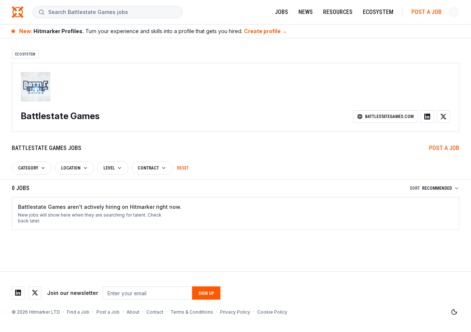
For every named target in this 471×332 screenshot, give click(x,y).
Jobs (281, 11)
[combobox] (112, 12)
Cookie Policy (272, 312)
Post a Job (426, 11)
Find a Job (78, 312)
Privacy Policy (235, 312)
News (305, 11)
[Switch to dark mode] (454, 312)
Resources (338, 11)
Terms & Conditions (191, 312)
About (133, 312)
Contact (154, 312)
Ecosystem (378, 11)
